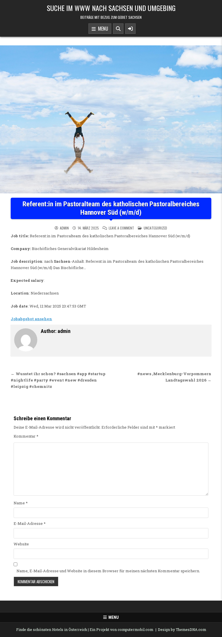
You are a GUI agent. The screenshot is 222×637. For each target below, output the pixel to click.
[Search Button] (118, 28)
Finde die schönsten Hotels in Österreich (51, 629)
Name (21, 502)
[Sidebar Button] (130, 28)
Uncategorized (155, 227)
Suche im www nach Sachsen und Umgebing (111, 8)
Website (21, 544)
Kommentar (26, 436)
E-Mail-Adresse (30, 523)
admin (64, 228)
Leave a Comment (121, 228)
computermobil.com (135, 629)
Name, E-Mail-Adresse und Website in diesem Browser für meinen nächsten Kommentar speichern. (108, 570)
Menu (102, 28)
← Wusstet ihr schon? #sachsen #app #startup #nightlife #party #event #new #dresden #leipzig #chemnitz (58, 380)
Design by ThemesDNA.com (182, 629)
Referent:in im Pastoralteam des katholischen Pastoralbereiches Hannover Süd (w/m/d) (111, 208)
